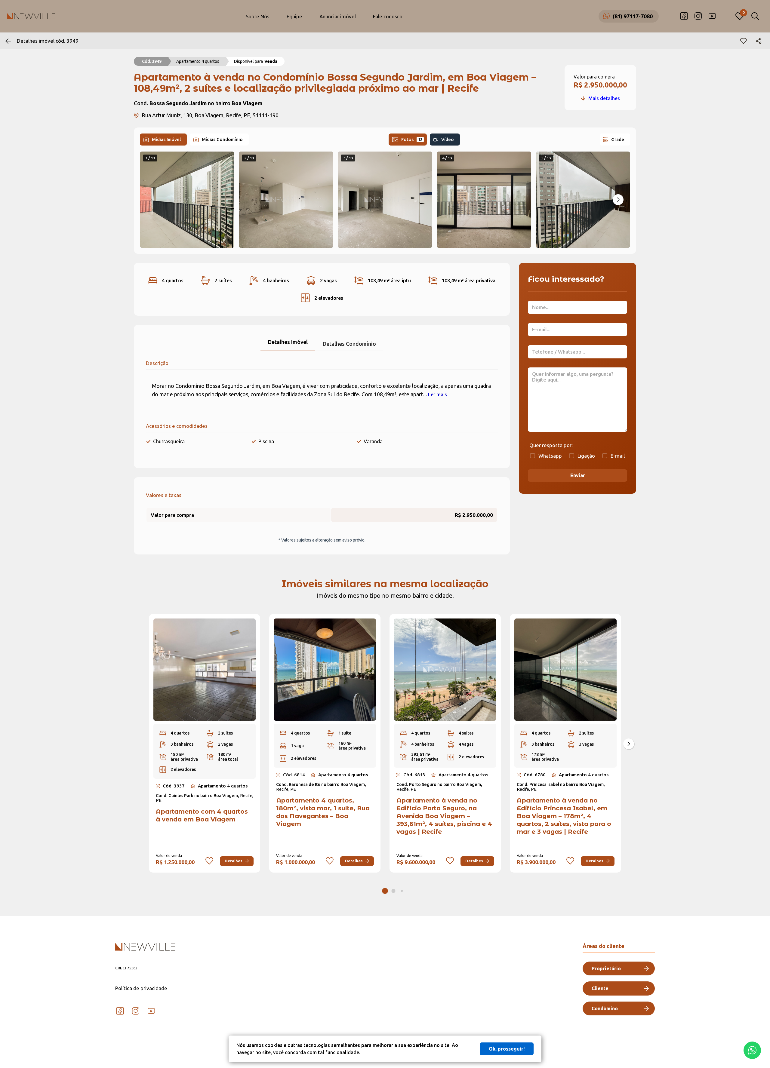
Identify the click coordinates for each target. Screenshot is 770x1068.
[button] (618, 200)
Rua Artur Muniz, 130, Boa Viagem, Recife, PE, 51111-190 (210, 115)
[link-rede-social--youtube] (712, 16)
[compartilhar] (759, 41)
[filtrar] (755, 16)
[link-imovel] (207, 669)
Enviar (577, 475)
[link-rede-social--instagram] (698, 16)
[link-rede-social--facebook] (684, 16)
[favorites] (744, 41)
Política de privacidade (141, 988)
